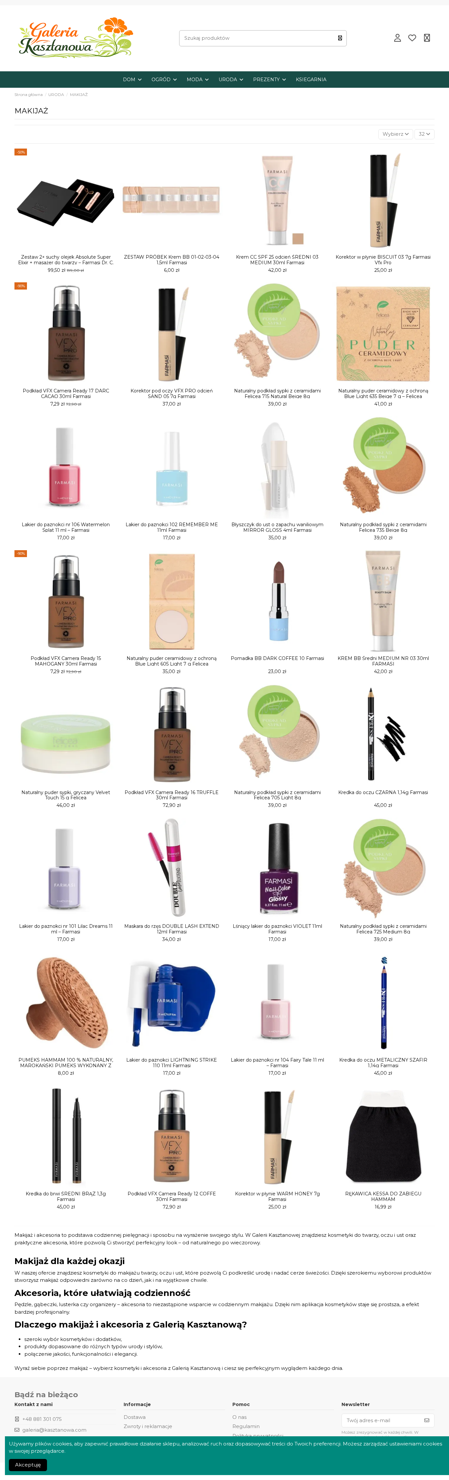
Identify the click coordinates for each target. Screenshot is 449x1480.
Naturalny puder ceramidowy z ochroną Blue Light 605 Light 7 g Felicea (172, 661)
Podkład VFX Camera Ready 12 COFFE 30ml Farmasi (172, 1196)
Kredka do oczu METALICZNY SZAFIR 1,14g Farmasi (383, 1063)
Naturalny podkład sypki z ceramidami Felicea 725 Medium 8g (383, 929)
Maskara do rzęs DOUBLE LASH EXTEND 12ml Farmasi (171, 929)
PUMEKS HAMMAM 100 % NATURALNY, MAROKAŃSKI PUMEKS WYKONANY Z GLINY (65, 1065)
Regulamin (246, 1426)
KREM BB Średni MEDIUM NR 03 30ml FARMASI (383, 661)
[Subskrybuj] (426, 1420)
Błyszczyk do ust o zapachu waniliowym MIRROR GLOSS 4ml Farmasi (277, 527)
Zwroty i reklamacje (148, 1426)
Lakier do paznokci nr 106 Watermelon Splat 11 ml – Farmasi (66, 527)
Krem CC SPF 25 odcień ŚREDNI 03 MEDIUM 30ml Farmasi (277, 260)
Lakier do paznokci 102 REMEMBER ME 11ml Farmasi (172, 527)
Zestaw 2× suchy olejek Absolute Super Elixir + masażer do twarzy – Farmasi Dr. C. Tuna (66, 262)
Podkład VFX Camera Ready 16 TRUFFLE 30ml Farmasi (172, 795)
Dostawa (135, 1417)
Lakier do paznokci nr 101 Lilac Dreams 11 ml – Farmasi (66, 929)
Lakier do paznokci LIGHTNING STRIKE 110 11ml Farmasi (171, 1063)
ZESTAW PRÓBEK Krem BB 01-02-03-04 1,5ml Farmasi (171, 260)
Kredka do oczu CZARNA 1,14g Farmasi (383, 792)
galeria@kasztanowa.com (54, 1430)
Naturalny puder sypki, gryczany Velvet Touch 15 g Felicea (65, 795)
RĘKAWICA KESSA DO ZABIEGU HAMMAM (383, 1196)
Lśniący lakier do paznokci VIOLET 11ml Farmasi (277, 929)
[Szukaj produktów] (340, 38)
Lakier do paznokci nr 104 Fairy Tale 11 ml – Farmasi (277, 1063)
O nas (239, 1417)
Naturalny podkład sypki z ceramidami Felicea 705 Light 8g (277, 795)
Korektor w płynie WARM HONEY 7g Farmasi (277, 1196)
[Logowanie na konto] (397, 38)
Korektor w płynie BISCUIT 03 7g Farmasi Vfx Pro (383, 260)
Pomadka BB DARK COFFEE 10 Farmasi (277, 658)
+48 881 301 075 (42, 1419)
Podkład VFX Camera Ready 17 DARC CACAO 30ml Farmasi (66, 393)
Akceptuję (28, 1465)
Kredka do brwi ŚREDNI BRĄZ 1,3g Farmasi (66, 1196)
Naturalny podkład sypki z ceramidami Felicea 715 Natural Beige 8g (277, 393)
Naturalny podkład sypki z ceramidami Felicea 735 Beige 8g (383, 527)
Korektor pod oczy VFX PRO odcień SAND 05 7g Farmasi (171, 393)
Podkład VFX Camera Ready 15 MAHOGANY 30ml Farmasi (66, 661)
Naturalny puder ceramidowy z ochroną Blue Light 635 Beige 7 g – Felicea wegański (383, 396)
